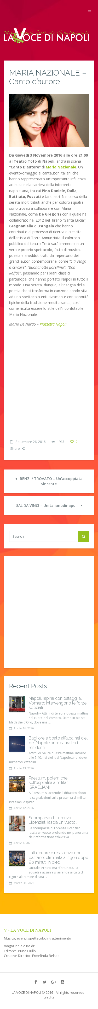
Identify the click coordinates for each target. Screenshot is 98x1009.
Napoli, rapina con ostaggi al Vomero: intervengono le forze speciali (58, 703)
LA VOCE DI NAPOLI (26, 992)
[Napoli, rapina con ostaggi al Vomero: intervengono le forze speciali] (17, 704)
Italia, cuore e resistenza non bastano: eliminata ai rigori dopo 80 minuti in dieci (58, 857)
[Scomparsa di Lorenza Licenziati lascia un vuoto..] (17, 823)
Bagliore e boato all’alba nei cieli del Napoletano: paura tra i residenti (58, 743)
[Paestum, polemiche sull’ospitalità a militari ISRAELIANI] (17, 784)
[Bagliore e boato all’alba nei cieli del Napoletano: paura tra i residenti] (17, 744)
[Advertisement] (49, 380)
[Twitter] (45, 982)
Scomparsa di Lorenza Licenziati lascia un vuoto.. (53, 820)
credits (49, 997)
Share (15, 448)
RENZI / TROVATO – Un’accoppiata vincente (51, 481)
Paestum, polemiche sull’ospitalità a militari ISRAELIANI (48, 783)
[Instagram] (62, 982)
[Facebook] (36, 982)
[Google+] (53, 982)
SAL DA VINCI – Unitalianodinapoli (47, 505)
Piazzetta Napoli (53, 324)
